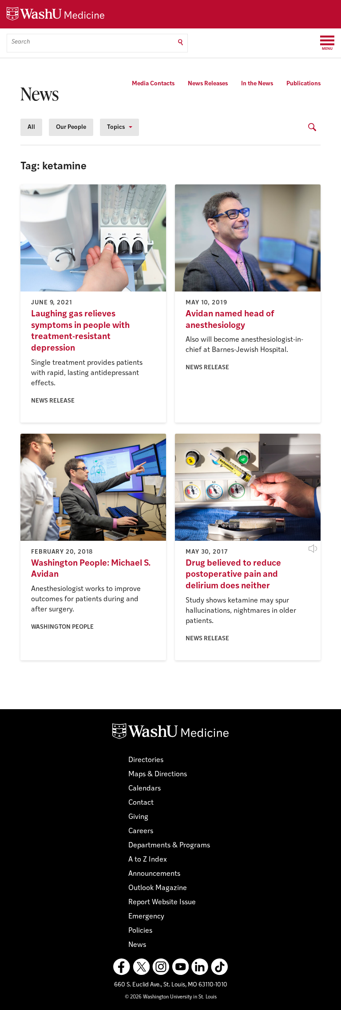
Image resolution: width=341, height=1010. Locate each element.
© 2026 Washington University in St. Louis (171, 997)
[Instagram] (160, 966)
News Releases (208, 84)
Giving (138, 817)
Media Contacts (153, 84)
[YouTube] (180, 966)
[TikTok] (219, 966)
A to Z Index (147, 859)
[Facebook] (121, 966)
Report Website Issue (162, 902)
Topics (116, 127)
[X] (141, 966)
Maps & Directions (157, 774)
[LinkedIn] (199, 966)
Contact (141, 802)
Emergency (146, 916)
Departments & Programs (169, 845)
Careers (140, 831)
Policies (140, 930)
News (137, 945)
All (31, 127)
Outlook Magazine (157, 888)
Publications (303, 84)
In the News (257, 84)
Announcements (154, 874)
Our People (71, 127)
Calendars (144, 788)
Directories (145, 760)
